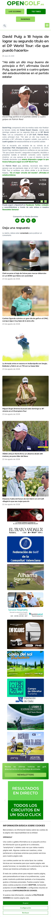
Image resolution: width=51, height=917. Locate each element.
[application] (25, 191)
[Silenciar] (42, 201)
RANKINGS (25, 19)
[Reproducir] (5, 201)
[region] (25, 869)
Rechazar (25, 913)
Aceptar (25, 903)
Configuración (25, 908)
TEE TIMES (36, 11)
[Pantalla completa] (45, 201)
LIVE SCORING (15, 11)
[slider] (23, 201)
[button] (4, 26)
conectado (24, 233)
